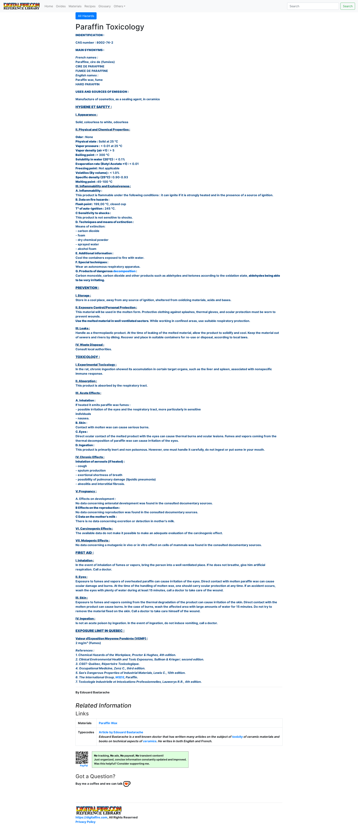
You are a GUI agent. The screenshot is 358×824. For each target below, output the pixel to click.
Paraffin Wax (108, 723)
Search (348, 6)
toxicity (237, 736)
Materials (75, 6)
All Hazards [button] (86, 16)
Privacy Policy (85, 822)
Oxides (61, 6)
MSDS (119, 677)
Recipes (89, 6)
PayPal (84, 765)
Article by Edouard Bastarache (121, 732)
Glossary (104, 6)
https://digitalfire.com (91, 817)
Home (49, 6)
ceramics (149, 741)
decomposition (124, 271)
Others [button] (118, 6)
